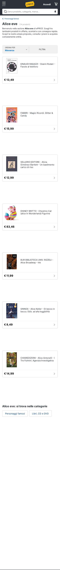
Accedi (47, 4)
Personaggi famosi (11, 19)
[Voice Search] (55, 11)
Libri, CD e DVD (40, 413)
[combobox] (30, 11)
